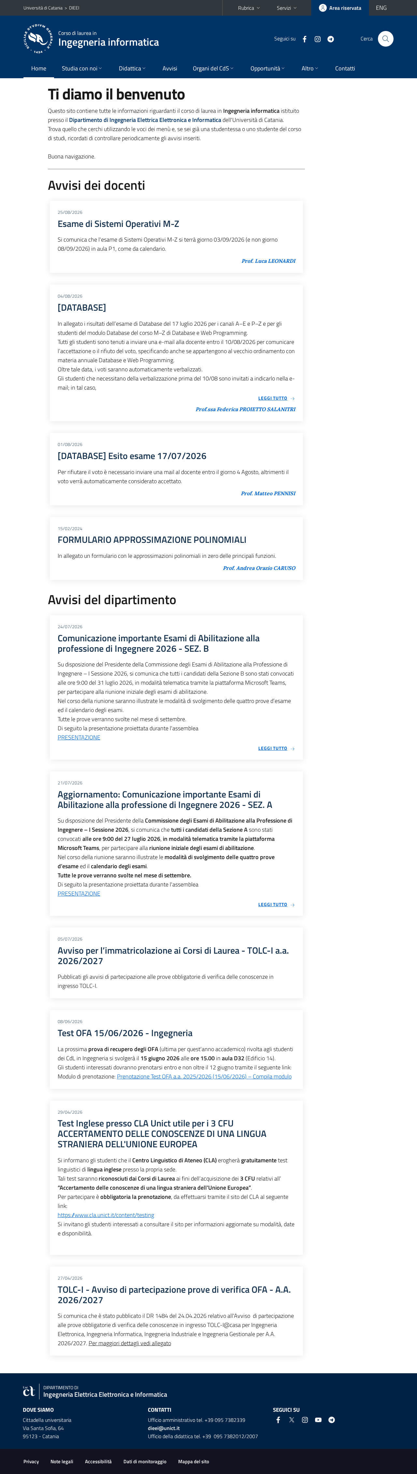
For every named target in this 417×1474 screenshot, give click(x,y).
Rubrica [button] (246, 8)
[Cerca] (386, 39)
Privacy (31, 1461)
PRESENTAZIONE (79, 737)
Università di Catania (43, 7)
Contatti (345, 68)
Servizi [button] (284, 8)
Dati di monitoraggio (144, 1461)
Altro (308, 68)
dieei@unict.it (164, 1428)
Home (38, 68)
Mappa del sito (193, 1461)
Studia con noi (79, 68)
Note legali (61, 1461)
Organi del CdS (211, 68)
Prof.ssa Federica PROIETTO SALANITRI (245, 409)
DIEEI (74, 7)
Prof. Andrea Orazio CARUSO (259, 568)
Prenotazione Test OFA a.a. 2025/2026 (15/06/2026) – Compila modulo (204, 1076)
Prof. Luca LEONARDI (268, 261)
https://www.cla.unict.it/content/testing (106, 1215)
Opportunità (265, 68)
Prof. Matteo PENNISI (268, 493)
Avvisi (170, 68)
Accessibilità (98, 1461)
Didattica (130, 68)
